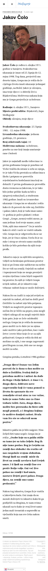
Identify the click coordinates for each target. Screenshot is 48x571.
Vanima (42, 562)
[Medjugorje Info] (24, 4)
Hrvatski (10, 569)
